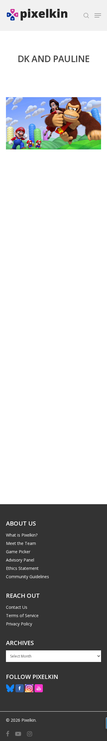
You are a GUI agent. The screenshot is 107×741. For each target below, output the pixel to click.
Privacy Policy (19, 624)
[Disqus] (53, 256)
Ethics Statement (22, 568)
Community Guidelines (27, 576)
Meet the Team (21, 543)
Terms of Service (22, 615)
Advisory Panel (20, 560)
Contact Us (16, 607)
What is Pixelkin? (21, 535)
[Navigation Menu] (98, 15)
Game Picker (18, 551)
